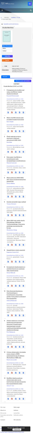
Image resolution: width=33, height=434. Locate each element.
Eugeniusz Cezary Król (13, 252)
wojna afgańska (11, 396)
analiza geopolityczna (19, 107)
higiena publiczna (15, 342)
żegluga (12, 149)
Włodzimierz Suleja (12, 230)
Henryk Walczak (11, 272)
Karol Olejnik (10, 121)
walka (22, 100)
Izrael (22, 147)
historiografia (20, 126)
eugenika (20, 340)
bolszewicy (10, 238)
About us (3, 410)
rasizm (9, 342)
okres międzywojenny (18, 279)
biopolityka (10, 338)
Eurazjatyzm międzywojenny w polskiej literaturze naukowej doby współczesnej (16, 268)
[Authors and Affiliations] (24, 112)
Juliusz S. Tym (10, 385)
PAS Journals (3, 413)
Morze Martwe (17, 147)
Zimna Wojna (16, 368)
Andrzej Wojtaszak (12, 300)
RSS (8, 60)
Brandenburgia (11, 192)
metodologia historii (12, 106)
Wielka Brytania (17, 364)
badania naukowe (11, 281)
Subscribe (7, 56)
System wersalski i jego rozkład (16, 202)
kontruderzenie (11, 240)
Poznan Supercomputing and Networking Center (12, 432)
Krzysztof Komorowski (13, 96)
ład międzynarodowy (16, 102)
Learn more (22, 427)
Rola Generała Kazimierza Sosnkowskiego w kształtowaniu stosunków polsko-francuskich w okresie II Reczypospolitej (16, 294)
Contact (4, 51)
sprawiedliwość (11, 169)
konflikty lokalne (17, 390)
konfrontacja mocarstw (16, 392)
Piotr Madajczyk (11, 332)
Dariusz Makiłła (11, 183)
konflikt (18, 100)
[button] (12, 112)
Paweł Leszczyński (12, 359)
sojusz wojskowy (16, 310)
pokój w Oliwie (19, 192)
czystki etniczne (17, 338)
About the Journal (7, 46)
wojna (14, 100)
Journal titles (15, 17)
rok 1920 (17, 236)
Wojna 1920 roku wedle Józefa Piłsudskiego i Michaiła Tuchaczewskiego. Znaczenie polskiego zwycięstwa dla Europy (16, 224)
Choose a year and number (23, 80)
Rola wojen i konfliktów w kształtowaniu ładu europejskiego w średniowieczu (16, 159)
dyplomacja (16, 309)
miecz (20, 167)
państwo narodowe (12, 340)
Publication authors (18, 415)
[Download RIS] (16, 112)
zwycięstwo (10, 242)
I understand (17, 429)
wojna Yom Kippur (18, 394)
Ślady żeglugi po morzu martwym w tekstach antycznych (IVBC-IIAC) (14, 138)
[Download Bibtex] (20, 112)
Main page (17, 407)
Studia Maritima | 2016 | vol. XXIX (15, 99)
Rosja (21, 277)
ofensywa (16, 238)
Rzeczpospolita (19, 190)
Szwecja (12, 190)
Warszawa (18, 240)
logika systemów (18, 104)
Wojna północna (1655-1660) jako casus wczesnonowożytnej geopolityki (16, 179)
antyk (8, 149)
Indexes (16, 410)
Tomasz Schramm (11, 204)
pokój (8, 102)
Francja (9, 310)
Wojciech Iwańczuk (12, 163)
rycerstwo (16, 167)
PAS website (17, 420)
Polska (18, 281)
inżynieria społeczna (18, 337)
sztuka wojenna (11, 109)
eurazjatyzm (16, 277)
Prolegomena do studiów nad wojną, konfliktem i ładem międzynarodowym (15, 92)
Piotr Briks (9, 142)
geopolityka (10, 193)
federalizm (23, 236)
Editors (4, 48)
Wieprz (23, 240)
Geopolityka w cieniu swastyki (16, 250)
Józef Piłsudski (17, 235)
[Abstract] (8, 112)
